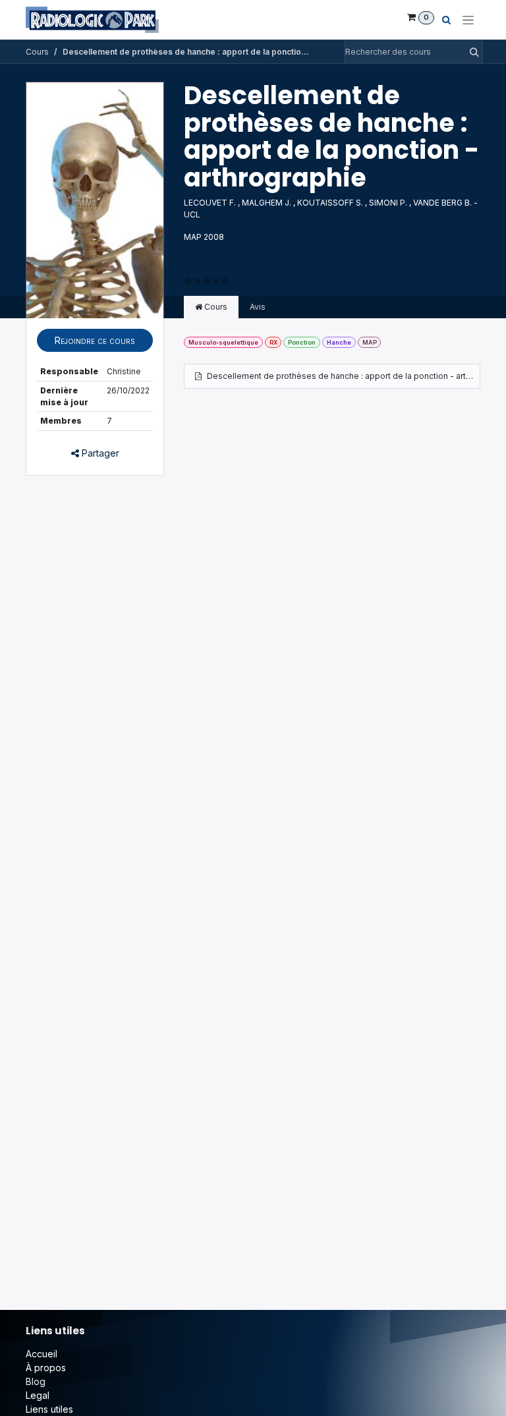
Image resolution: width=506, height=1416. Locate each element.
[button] (95, 340)
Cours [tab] (214, 307)
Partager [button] (99, 453)
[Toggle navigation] (468, 20)
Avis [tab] (258, 307)
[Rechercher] (470, 51)
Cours (37, 52)
